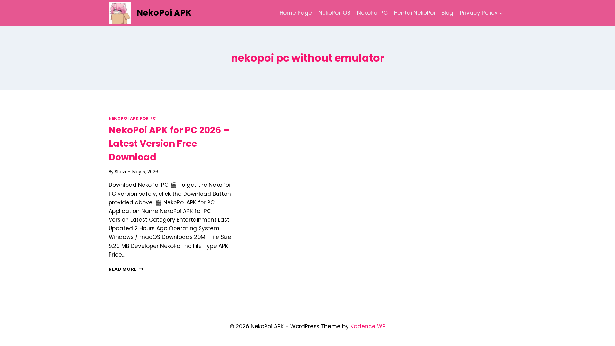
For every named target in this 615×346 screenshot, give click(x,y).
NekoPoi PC (372, 13)
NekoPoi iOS (334, 13)
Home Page (296, 13)
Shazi (120, 172)
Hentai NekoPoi (414, 13)
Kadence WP (368, 326)
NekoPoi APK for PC (132, 118)
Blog (447, 13)
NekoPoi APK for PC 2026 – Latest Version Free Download (169, 143)
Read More (126, 269)
